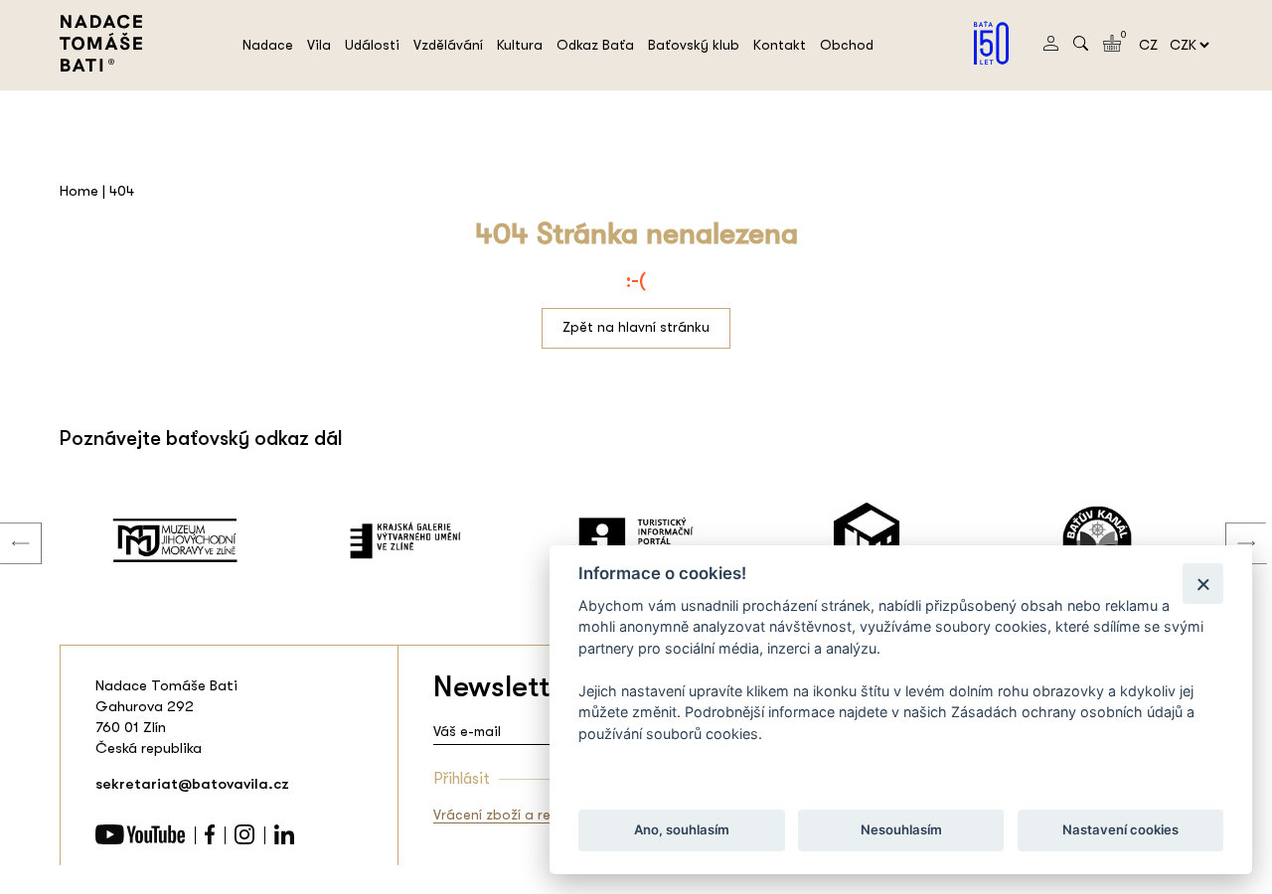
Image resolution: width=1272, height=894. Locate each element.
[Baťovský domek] (866, 540)
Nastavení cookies (1120, 830)
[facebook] (210, 839)
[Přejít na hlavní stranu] (101, 66)
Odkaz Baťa (595, 45)
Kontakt (779, 45)
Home (79, 191)
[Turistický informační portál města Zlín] (636, 540)
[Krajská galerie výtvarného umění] (405, 540)
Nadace (267, 45)
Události (372, 45)
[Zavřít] (1203, 583)
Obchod (847, 45)
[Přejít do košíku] (1112, 47)
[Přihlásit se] (1050, 46)
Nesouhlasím (900, 830)
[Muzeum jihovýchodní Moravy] (175, 540)
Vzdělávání (448, 45)
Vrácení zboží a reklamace (519, 814)
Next (1231, 523)
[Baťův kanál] (1097, 540)
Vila (319, 45)
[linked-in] (284, 839)
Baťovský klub (693, 45)
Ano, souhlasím (681, 830)
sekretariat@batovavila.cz (192, 784)
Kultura (520, 45)
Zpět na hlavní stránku (636, 327)
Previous (6, 523)
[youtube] (140, 839)
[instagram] (244, 839)
